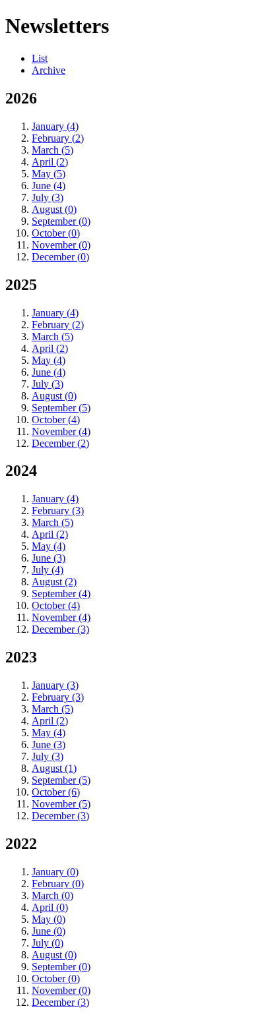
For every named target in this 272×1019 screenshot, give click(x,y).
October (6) (56, 792)
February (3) (58, 510)
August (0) (54, 209)
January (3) (55, 685)
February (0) (58, 883)
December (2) (60, 443)
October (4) (56, 419)
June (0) (48, 931)
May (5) (48, 173)
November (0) (61, 244)
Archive (48, 70)
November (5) (61, 803)
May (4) (48, 360)
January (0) (55, 871)
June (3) (48, 558)
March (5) (52, 150)
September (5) (61, 407)
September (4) (61, 593)
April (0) (50, 907)
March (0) (52, 895)
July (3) (47, 197)
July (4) (47, 569)
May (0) (48, 919)
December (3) (60, 629)
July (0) (47, 942)
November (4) (61, 431)
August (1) (54, 768)
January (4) (55, 126)
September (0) (61, 221)
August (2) (54, 581)
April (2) (50, 161)
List (40, 58)
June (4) (48, 185)
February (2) (58, 138)
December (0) (60, 256)
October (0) (56, 233)
